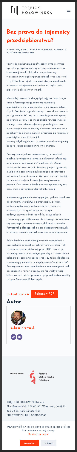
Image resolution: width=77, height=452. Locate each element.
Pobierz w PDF (44, 294)
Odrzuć (48, 443)
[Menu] (68, 10)
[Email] (19, 337)
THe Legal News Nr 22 (18, 294)
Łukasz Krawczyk (23, 327)
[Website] (13, 337)
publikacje (36, 50)
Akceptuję (29, 443)
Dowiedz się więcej (38, 434)
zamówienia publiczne (20, 53)
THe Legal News (54, 50)
